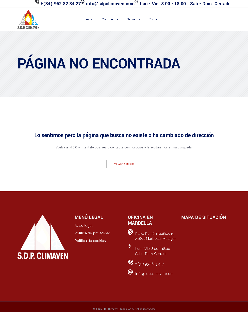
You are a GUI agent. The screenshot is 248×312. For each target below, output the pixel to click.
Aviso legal (83, 226)
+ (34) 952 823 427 (149, 264)
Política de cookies (90, 241)
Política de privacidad (92, 233)
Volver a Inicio (124, 164)
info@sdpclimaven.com (154, 274)
